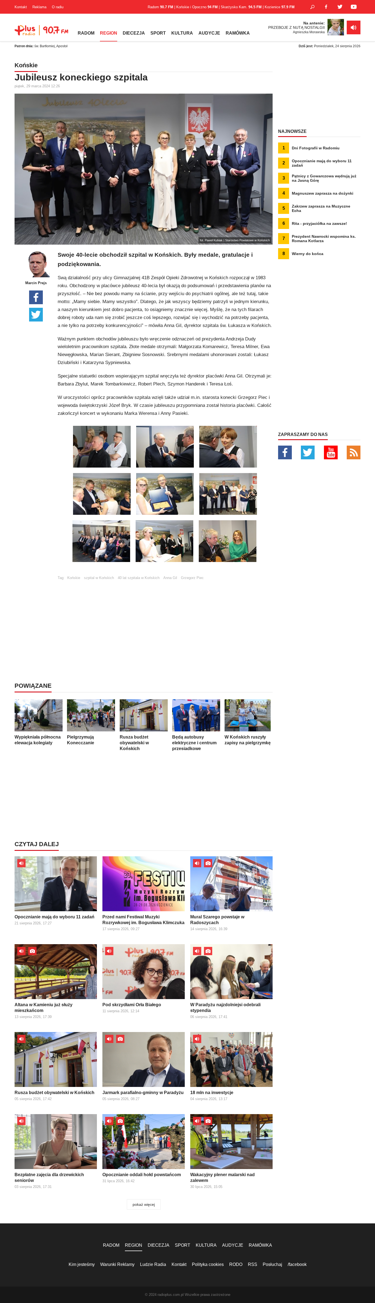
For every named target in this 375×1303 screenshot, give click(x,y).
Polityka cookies (208, 1264)
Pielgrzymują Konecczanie (80, 740)
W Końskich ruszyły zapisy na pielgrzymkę (248, 740)
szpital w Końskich (99, 578)
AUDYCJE (209, 33)
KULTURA (182, 33)
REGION (108, 33)
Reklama (39, 7)
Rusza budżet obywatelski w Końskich (134, 743)
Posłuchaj (272, 1264)
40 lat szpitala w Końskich (138, 578)
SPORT (158, 33)
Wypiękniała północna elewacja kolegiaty (38, 740)
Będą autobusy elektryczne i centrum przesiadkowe (194, 743)
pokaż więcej (144, 1204)
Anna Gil (170, 578)
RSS (252, 1264)
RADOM (86, 33)
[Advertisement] (165, 618)
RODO (235, 1264)
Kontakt (21, 7)
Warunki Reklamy (117, 1264)
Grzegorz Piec (192, 578)
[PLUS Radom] (42, 33)
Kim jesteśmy (82, 1264)
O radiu (57, 7)
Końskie (73, 578)
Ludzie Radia (153, 1264)
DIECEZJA (134, 33)
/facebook (297, 1264)
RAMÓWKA (238, 33)
